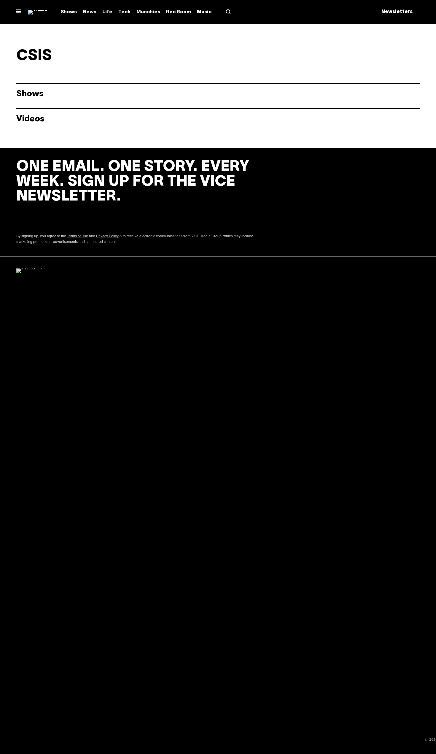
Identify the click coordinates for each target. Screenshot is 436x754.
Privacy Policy (107, 235)
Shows (69, 12)
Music (204, 12)
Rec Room (178, 12)
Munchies (148, 12)
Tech (124, 12)
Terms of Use (77, 235)
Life (107, 12)
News (89, 12)
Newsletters (397, 12)
